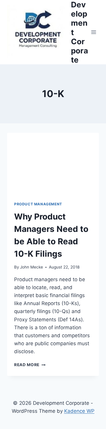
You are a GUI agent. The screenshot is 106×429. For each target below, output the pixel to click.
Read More (29, 364)
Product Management (38, 204)
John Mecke (31, 267)
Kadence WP (79, 411)
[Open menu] (93, 32)
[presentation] (53, 163)
